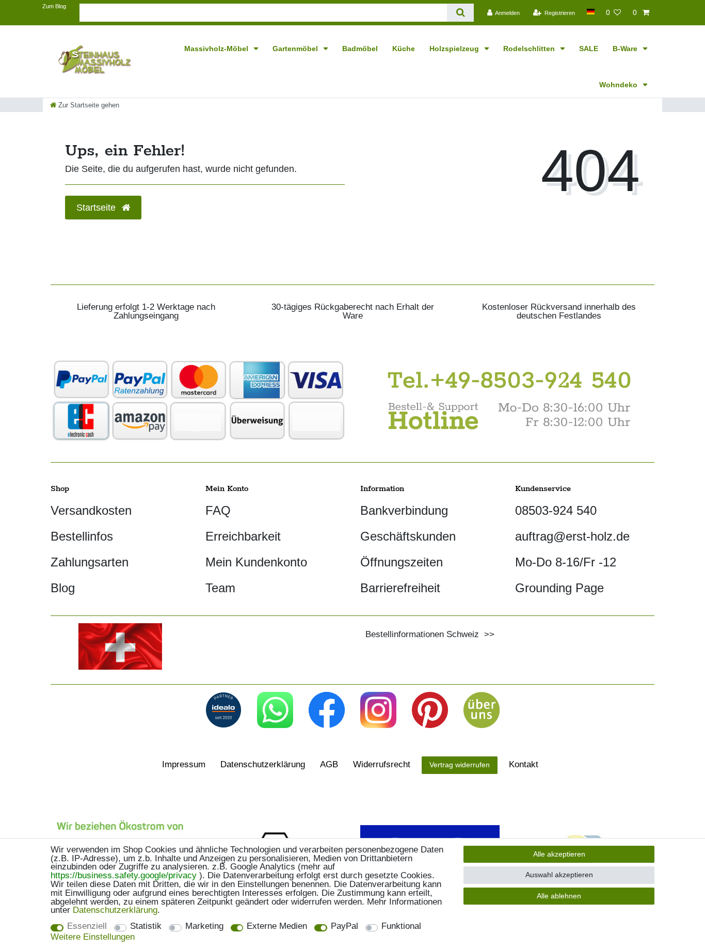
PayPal (344, 926)
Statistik (146, 926)
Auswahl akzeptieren (559, 875)
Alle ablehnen (559, 896)
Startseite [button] (97, 207)
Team (220, 588)
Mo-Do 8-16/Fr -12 (565, 562)
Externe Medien (277, 926)
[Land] (590, 11)
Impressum (183, 764)
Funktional (401, 926)
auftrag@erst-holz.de (572, 536)
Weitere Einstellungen (93, 937)
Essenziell (87, 926)
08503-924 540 (556, 510)
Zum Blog (54, 6)
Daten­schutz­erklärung (262, 764)
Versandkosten (91, 510)
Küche (403, 48)
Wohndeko (619, 85)
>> (486, 634)
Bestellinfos (82, 536)
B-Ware (626, 48)
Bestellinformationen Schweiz (422, 634)
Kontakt (523, 764)
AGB (329, 764)
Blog (63, 588)
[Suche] (460, 13)
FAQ (218, 510)
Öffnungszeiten (401, 562)
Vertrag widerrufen (459, 765)
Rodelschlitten (530, 48)
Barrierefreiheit (400, 588)
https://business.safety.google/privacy (124, 875)
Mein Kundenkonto (256, 562)
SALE (588, 48)
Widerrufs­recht (381, 764)
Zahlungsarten (90, 562)
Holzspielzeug (455, 48)
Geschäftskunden (408, 536)
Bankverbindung (404, 510)
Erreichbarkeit (243, 536)
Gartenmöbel (296, 48)
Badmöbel (360, 48)
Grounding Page (559, 588)
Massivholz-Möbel (217, 48)
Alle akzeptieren (559, 854)
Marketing (204, 926)
